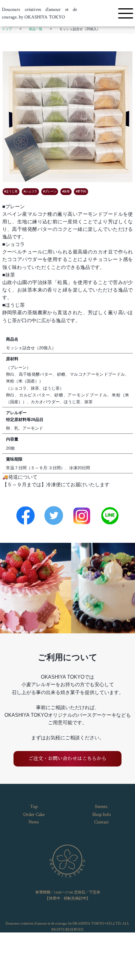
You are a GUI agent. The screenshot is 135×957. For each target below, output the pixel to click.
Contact (101, 822)
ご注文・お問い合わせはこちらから (67, 759)
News (33, 822)
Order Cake (34, 814)
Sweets (101, 806)
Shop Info (101, 814)
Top (34, 806)
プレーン (51, 191)
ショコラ (31, 191)
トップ (7, 29)
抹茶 (67, 191)
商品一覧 (35, 29)
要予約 (81, 191)
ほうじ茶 (12, 191)
